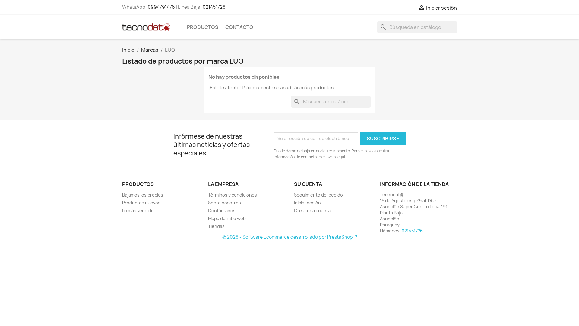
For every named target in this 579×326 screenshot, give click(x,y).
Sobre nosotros (224, 203)
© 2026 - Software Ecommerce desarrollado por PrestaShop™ (289, 237)
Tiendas (216, 226)
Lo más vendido (138, 210)
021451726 (214, 7)
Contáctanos (222, 210)
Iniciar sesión (307, 203)
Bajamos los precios (142, 195)
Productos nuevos (141, 203)
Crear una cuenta (312, 210)
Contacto (239, 27)
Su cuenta (308, 184)
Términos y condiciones (232, 195)
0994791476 (161, 7)
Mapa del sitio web (227, 218)
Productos (202, 27)
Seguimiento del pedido (318, 195)
